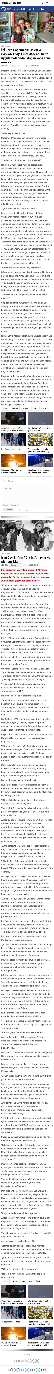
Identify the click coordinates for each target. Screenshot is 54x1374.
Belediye (15, 408)
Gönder (9, 509)
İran (23, 1281)
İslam (30, 1281)
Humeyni (15, 1281)
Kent (35, 408)
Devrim (5, 1281)
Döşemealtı (26, 408)
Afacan (5, 408)
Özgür (38, 1281)
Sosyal (43, 408)
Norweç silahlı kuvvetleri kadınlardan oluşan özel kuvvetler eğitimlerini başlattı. (30, 9)
